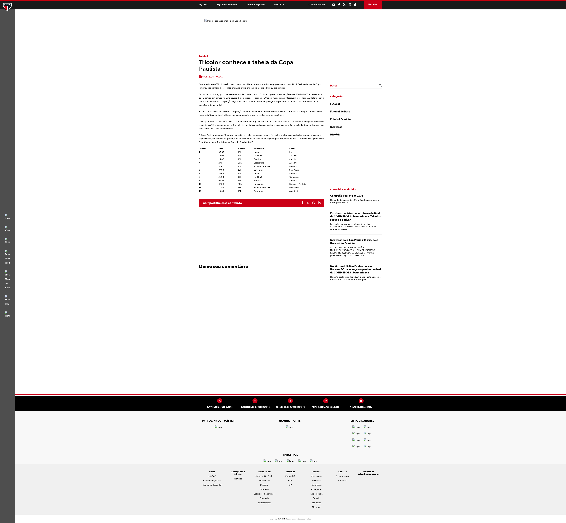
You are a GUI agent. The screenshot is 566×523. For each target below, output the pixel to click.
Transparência (264, 502)
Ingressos (336, 127)
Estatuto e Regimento (264, 494)
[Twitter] (344, 4)
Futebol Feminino (341, 119)
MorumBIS (290, 476)
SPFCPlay (279, 4)
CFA (290, 485)
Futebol (203, 56)
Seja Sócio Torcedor (227, 4)
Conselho (264, 489)
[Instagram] (350, 4)
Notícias (372, 4)
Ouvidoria (264, 498)
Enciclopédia (316, 494)
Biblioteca (316, 480)
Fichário (316, 498)
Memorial (316, 507)
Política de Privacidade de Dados (369, 473)
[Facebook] (339, 4)
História (335, 134)
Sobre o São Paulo (264, 476)
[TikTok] (355, 4)
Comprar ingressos (255, 4)
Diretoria (264, 485)
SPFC (7, 7)
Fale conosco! (342, 476)
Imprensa (342, 480)
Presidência (264, 480)
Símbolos (316, 502)
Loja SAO (203, 4)
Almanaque (316, 476)
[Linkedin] (319, 202)
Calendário (316, 485)
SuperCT (290, 480)
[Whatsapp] (313, 202)
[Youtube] (333, 4)
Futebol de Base (340, 111)
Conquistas (316, 489)
